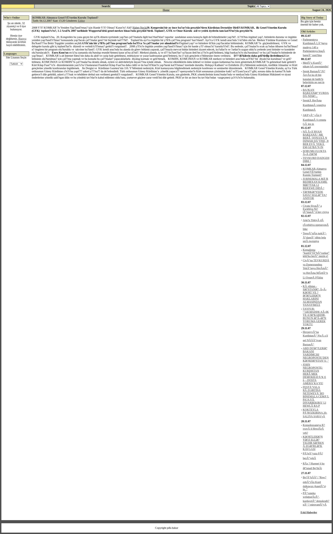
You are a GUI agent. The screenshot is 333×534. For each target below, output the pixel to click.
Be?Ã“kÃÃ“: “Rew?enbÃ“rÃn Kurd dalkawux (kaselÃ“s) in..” (314, 483)
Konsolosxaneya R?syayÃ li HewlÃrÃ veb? (314, 429)
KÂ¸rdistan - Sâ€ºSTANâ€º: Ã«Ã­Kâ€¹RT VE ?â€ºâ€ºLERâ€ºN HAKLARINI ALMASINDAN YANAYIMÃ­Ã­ (314, 295)
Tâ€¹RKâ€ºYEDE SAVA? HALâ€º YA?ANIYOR (315, 195)
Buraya (22, 38)
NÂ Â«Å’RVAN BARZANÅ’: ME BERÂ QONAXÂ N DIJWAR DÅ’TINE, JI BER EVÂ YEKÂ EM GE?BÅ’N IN (315, 139)
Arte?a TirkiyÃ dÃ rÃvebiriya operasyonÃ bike (316, 225)
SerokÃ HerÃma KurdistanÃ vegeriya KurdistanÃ (314, 105)
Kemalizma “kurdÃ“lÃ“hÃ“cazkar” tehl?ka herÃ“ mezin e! (316, 253)
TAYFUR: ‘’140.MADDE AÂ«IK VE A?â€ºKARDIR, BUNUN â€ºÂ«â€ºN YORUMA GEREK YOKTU (316, 316)
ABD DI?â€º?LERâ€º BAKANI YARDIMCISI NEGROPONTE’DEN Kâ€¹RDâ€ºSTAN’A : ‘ (316, 354)
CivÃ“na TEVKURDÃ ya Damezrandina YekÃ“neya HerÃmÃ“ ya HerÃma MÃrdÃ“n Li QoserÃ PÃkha (316, 269)
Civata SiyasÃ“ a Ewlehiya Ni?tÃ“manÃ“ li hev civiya (316, 209)
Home (166, 9)
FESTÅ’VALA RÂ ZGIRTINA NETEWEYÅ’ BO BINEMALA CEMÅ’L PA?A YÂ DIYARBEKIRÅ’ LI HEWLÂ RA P (316, 396)
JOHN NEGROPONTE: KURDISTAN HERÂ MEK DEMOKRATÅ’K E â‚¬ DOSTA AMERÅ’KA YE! (314, 374)
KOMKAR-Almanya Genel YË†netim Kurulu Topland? (314, 171)
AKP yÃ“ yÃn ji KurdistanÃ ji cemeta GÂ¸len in (314, 119)
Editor (81, 20)
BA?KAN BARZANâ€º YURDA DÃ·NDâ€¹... (316, 93)
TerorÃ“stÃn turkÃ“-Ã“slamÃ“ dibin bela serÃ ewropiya (314, 237)
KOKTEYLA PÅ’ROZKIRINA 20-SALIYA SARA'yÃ (315, 413)
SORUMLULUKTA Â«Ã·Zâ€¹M (314, 153)
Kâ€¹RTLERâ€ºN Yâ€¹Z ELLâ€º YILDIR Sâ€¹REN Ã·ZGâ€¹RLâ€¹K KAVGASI (313, 443)
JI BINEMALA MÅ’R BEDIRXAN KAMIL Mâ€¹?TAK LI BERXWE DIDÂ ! (315, 183)
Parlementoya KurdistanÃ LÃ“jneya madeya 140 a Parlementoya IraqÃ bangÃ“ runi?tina (315, 47)
